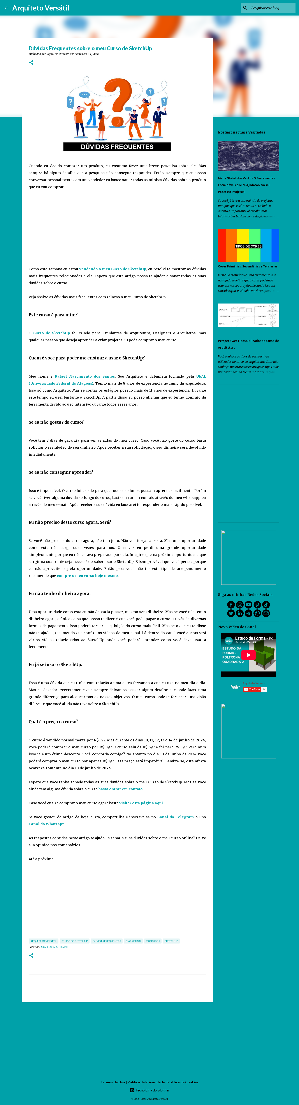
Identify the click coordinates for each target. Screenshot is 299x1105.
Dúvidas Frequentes (107, 941)
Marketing (133, 941)
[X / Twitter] (231, 616)
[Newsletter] (266, 616)
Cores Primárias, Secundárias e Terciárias (247, 266)
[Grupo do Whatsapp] (257, 616)
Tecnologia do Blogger (152, 1090)
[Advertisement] (117, 227)
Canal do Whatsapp (47, 824)
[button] (31, 63)
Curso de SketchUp (51, 333)
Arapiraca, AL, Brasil (54, 947)
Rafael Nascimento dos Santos (85, 376)
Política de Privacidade (146, 1082)
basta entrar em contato (120, 789)
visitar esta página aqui (141, 803)
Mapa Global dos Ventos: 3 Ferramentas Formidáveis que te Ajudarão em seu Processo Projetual (246, 185)
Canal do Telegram (175, 817)
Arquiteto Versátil (40, 7)
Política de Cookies (183, 1082)
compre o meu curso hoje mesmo (87, 575)
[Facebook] (231, 607)
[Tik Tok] (266, 607)
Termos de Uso (112, 1082)
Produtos (153, 941)
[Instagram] (240, 607)
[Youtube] (248, 607)
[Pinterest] (257, 607)
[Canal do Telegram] (248, 616)
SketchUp (171, 941)
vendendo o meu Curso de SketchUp (112, 269)
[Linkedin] (240, 616)
